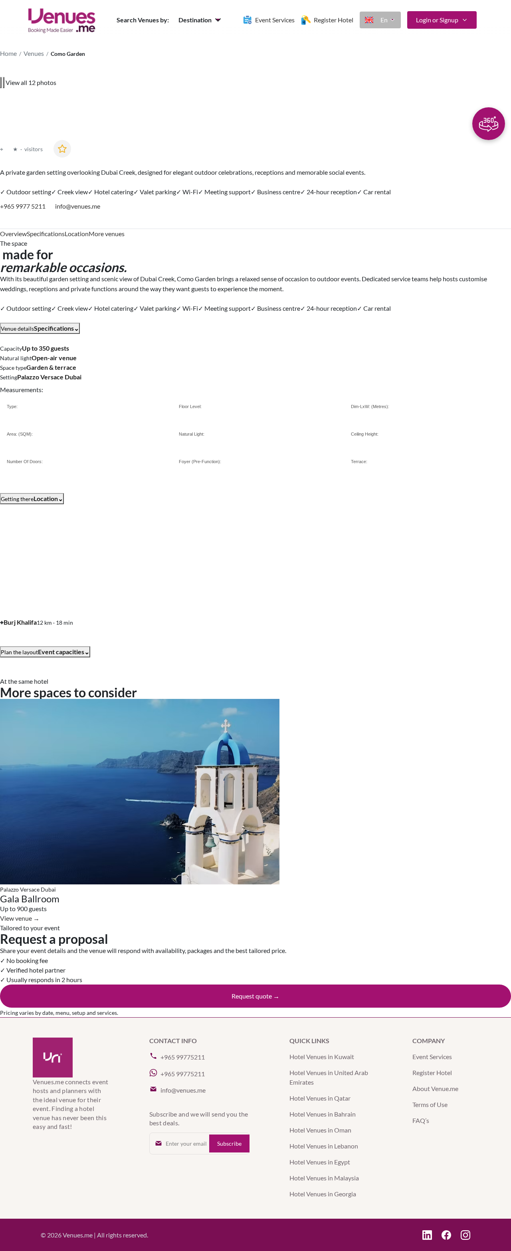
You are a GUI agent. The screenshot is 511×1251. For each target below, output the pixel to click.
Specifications (46, 233)
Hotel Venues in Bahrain (322, 1114)
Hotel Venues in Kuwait (321, 1056)
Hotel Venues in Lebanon (323, 1146)
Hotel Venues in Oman (320, 1130)
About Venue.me (435, 1088)
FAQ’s (420, 1120)
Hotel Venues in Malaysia (324, 1178)
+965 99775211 (182, 1057)
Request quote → (255, 996)
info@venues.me (77, 206)
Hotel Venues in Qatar (320, 1098)
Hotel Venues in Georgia (322, 1194)
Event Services (432, 1056)
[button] (200, 20)
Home (8, 53)
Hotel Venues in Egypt (319, 1162)
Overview (13, 233)
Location (77, 233)
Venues (34, 53)
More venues (107, 233)
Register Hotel (432, 1072)
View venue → (20, 918)
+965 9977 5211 (23, 206)
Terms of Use (430, 1104)
